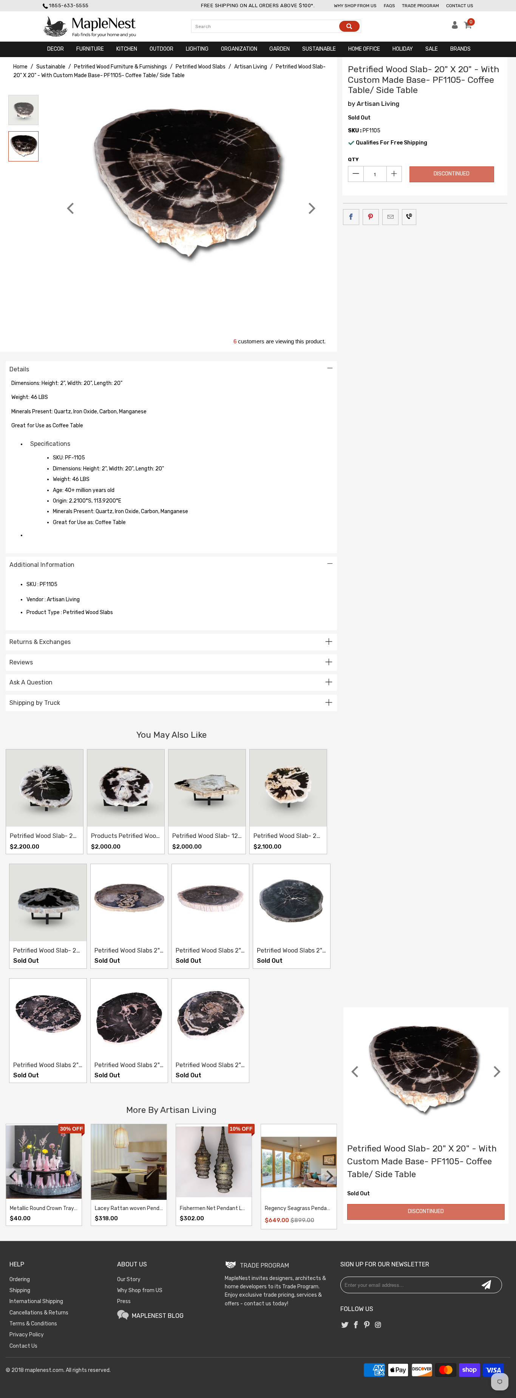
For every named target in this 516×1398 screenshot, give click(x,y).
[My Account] (455, 27)
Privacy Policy (26, 1334)
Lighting (197, 49)
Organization (239, 49)
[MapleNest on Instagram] (378, 1325)
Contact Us (459, 5)
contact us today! (266, 1303)
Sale (431, 49)
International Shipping (36, 1301)
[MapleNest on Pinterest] (367, 1325)
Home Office (364, 49)
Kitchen (126, 49)
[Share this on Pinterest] (371, 217)
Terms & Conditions (33, 1323)
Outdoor (161, 49)
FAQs (389, 5)
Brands (460, 49)
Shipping (19, 1290)
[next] (311, 208)
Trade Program (420, 5)
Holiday (402, 49)
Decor (55, 49)
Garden (279, 49)
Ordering (19, 1279)
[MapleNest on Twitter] (344, 1325)
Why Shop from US (139, 1290)
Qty (353, 159)
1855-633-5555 (69, 5)
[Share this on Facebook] (351, 217)
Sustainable (319, 49)
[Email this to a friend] (390, 217)
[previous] (71, 208)
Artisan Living (378, 103)
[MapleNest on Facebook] (355, 1325)
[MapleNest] (96, 26)
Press (124, 1301)
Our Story (129, 1279)
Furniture (90, 49)
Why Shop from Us (355, 5)
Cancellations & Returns (38, 1313)
